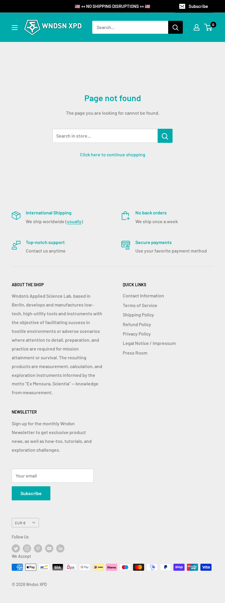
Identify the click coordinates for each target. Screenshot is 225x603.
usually (74, 221)
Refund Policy (137, 324)
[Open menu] (15, 27)
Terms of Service (140, 305)
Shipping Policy (138, 314)
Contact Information (143, 295)
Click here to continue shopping (112, 154)
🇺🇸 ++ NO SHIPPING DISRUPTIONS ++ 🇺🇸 (112, 6)
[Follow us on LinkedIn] (60, 548)
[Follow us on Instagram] (27, 548)
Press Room (135, 352)
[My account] (197, 27)
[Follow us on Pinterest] (38, 548)
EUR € (20, 522)
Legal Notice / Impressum (149, 343)
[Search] (175, 27)
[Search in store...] (165, 136)
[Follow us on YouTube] (49, 548)
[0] (208, 27)
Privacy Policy (137, 333)
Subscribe (198, 6)
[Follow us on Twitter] (16, 548)
